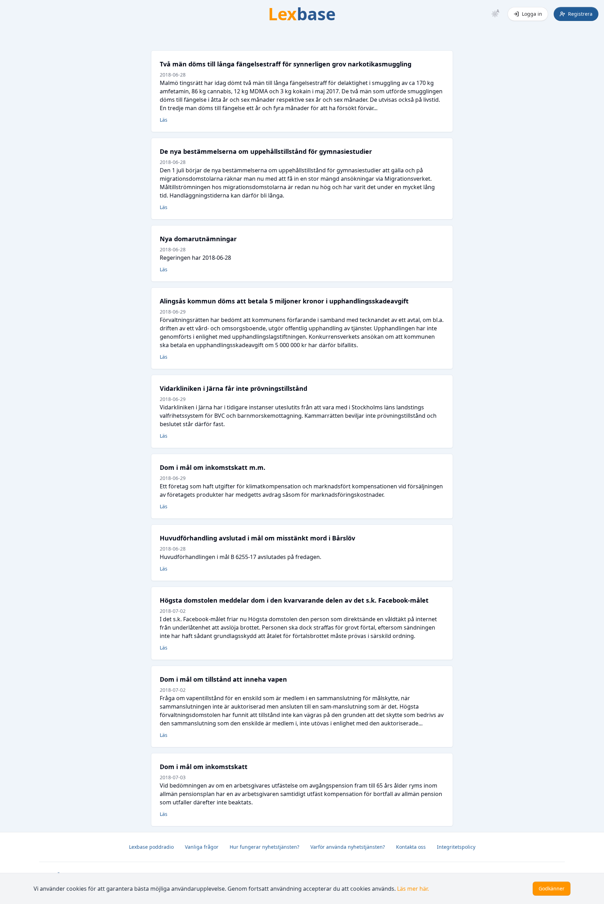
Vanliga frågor (201, 847)
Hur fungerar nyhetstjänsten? (264, 847)
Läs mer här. (413, 888)
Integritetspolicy (456, 847)
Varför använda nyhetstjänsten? (347, 847)
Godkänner (552, 888)
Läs (163, 119)
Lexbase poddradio (151, 847)
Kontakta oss (411, 847)
